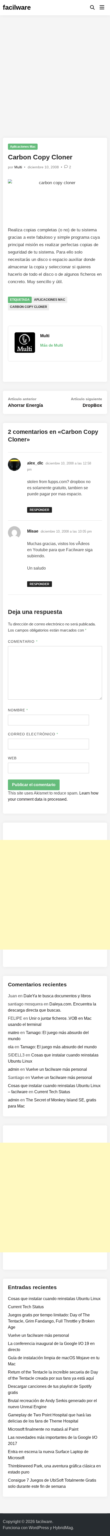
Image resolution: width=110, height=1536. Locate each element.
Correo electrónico (33, 734)
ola (11, 1047)
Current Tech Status (52, 1092)
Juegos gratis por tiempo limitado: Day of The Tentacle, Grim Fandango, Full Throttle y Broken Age (51, 1321)
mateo (13, 1032)
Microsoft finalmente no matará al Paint (43, 1429)
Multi (18, 167)
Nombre (18, 710)
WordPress (39, 1528)
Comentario (23, 641)
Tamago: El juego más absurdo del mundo (58, 1047)
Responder (39, 510)
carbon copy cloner (28, 307)
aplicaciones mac (49, 299)
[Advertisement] (55, 73)
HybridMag (63, 1528)
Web (12, 758)
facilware (17, 7)
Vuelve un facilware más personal (56, 1069)
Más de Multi (51, 345)
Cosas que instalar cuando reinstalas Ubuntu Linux (54, 1298)
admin (13, 1069)
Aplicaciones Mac (23, 146)
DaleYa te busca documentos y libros (57, 996)
